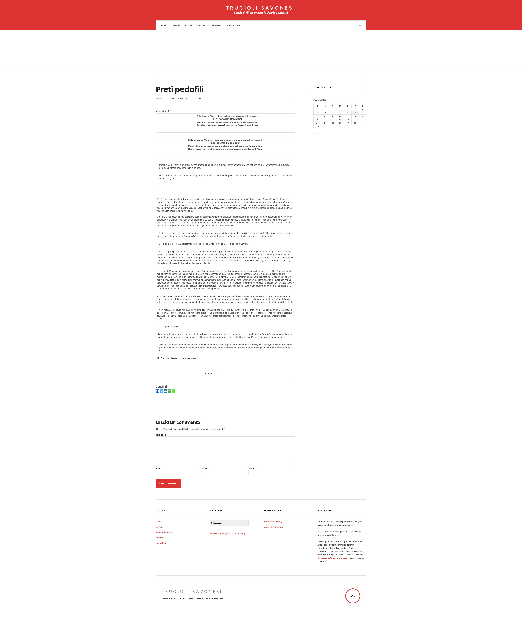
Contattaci (233, 25)
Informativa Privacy (273, 521)
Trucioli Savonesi (181, 98)
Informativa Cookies (273, 527)
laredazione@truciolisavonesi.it (332, 557)
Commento (161, 435)
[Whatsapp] (173, 391)
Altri (198, 98)
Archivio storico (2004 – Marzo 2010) (227, 533)
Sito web (252, 468)
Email (205, 468)
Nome (159, 468)
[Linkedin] (165, 391)
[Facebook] (157, 391)
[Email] (169, 391)
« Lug (315, 133)
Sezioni (176, 25)
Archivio (216, 25)
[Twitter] (161, 391)
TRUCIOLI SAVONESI (261, 8)
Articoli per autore (195, 25)
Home (163, 25)
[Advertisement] (261, 50)
